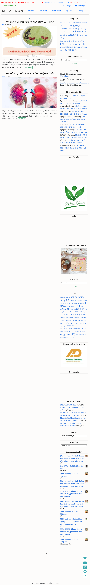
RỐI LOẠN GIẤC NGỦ (68, 405)
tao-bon (76, 38)
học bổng (68, 312)
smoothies (78, 326)
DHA (71, 26)
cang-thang (76, 22)
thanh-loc (73, 41)
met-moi (70, 32)
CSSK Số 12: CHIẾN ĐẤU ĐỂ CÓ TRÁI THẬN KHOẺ (30, 22)
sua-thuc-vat (67, 38)
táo (74, 331)
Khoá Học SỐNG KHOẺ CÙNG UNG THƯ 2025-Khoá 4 (73, 119)
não (66, 35)
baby (64, 22)
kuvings (70, 314)
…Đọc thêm (28, 68)
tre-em (68, 44)
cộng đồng (71, 306)
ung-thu (82, 331)
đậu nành (71, 337)
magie (78, 29)
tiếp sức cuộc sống (76, 328)
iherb (74, 312)
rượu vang (63, 326)
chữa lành (74, 303)
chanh (81, 22)
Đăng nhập (70, 6)
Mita (3, 24)
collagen (66, 26)
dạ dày (73, 309)
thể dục (62, 328)
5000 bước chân (65, 297)
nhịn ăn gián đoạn (79, 320)
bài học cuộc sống (72, 298)
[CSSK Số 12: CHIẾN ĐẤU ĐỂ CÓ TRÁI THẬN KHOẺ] (29, 56)
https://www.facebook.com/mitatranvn (74, 83)
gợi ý (80, 308)
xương (62, 50)
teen (81, 38)
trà (85, 328)
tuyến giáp (66, 331)
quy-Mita (73, 323)
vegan (62, 47)
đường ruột (70, 49)
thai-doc (85, 38)
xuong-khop (82, 47)
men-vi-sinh (64, 32)
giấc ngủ (80, 26)
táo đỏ (75, 44)
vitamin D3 (70, 46)
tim (78, 41)
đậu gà (65, 337)
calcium (69, 22)
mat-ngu (84, 29)
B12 (61, 22)
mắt (64, 35)
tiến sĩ (67, 328)
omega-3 (73, 34)
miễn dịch (77, 31)
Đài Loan (82, 335)
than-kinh (66, 41)
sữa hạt (83, 326)
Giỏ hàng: (81, 6)
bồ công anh (74, 300)
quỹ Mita (82, 323)
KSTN (70, 29)
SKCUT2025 (70, 326)
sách (72, 38)
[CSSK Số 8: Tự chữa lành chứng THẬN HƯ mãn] (29, 108)
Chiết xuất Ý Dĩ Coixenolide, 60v (42, 2)
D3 (68, 26)
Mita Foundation (75, 317)
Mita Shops (64, 76)
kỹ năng (78, 315)
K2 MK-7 (64, 28)
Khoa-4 (79, 312)
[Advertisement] (74, 170)
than (62, 41)
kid (67, 29)
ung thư (82, 44)
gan (75, 25)
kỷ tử (74, 29)
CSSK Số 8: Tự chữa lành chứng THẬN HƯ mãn (30, 73)
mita (68, 317)
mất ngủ (69, 320)
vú (77, 334)
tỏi (77, 331)
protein (81, 35)
